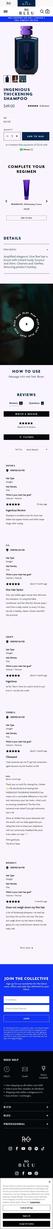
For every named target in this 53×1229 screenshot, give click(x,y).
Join (26, 1018)
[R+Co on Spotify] (36, 1148)
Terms (14, 1038)
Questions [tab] (36, 403)
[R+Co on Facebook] (17, 1148)
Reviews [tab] (15, 403)
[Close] (49, 1182)
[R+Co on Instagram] (10, 1148)
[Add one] (18, 136)
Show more (25, 947)
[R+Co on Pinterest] (30, 1148)
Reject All (26, 1216)
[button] (38, 106)
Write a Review (26, 414)
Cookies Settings (26, 1208)
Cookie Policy (35, 1202)
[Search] (42, 11)
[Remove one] (6, 136)
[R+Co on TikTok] (43, 1148)
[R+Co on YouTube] (23, 1148)
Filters (28, 437)
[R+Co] (9, 3)
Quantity (8, 130)
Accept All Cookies (26, 1224)
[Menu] (5, 11)
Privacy (19, 1038)
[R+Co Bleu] (26, 3)
